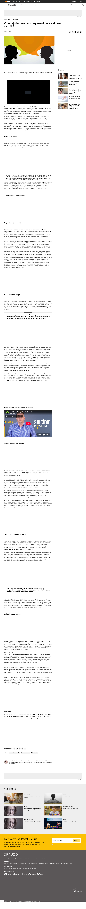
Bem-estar (55, 5)
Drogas (28, 863)
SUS (71, 863)
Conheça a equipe (18, 901)
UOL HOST (23, 1)
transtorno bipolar (41, 182)
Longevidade (41, 863)
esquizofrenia (45, 183)
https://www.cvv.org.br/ (15, 716)
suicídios (15, 108)
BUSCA (66, 1)
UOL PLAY (38, 1)
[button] (70, 32)
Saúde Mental (63, 5)
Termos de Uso (37, 901)
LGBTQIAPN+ (34, 863)
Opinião (29, 5)
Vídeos (14, 868)
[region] (14, 163)
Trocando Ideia (33, 868)
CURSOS (33, 1)
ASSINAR (76, 840)
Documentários (25, 868)
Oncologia (52, 863)
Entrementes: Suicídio (19, 195)
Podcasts (19, 868)
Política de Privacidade (28, 901)
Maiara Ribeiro (7, 31)
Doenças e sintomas (37, 5)
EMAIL (80, 1)
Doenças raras (47, 5)
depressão (33, 182)
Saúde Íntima (71, 5)
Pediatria (47, 863)
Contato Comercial (8, 901)
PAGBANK (28, 1)
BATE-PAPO (73, 1)
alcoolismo (49, 182)
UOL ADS (43, 1)
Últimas (23, 5)
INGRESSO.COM (16, 1)
